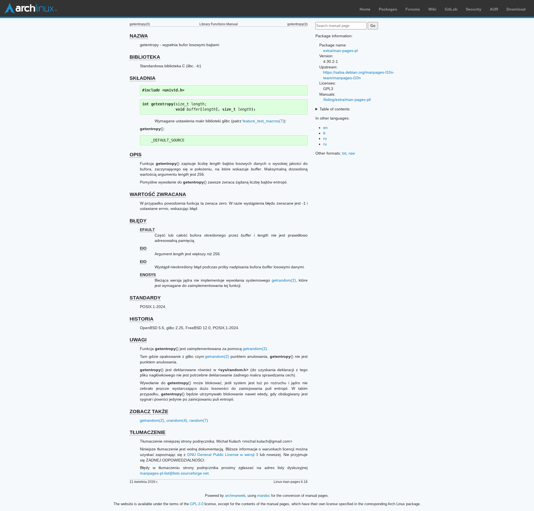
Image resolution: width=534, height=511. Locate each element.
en (325, 127)
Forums (413, 9)
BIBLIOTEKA (145, 57)
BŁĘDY (138, 221)
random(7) (198, 420)
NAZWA (139, 36)
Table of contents (335, 109)
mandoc (263, 495)
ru (325, 144)
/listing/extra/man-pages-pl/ (347, 99)
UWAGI (138, 340)
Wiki (432, 9)
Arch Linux (30, 8)
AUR (494, 9)
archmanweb (235, 495)
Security (473, 9)
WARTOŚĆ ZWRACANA (158, 194)
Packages (388, 9)
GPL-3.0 (196, 504)
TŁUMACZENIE (147, 432)
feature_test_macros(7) (263, 121)
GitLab (451, 9)
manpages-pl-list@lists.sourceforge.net (174, 473)
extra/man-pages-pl (340, 50)
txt (344, 153)
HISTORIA (142, 319)
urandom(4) (176, 420)
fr (324, 133)
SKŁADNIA (142, 78)
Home (365, 9)
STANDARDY (145, 298)
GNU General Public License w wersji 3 (222, 454)
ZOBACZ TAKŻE (149, 411)
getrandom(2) (284, 280)
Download (516, 9)
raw (351, 153)
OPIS (136, 154)
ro (325, 138)
